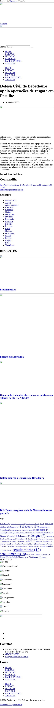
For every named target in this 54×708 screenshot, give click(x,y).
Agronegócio (10, 200)
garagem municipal (9, 541)
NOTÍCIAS (10, 56)
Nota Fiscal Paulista (22, 544)
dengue (38, 536)
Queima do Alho (35, 546)
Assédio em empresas (18, 524)
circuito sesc (28, 530)
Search (3, 47)
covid (3, 532)
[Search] (32, 47)
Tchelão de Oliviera (43, 554)
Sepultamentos (8, 289)
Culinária (9, 210)
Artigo (8, 202)
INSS (31, 541)
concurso (42, 529)
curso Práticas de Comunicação (26, 532)
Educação (9, 221)
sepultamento (27, 550)
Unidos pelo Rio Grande (29, 557)
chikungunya (16, 530)
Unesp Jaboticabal (9, 557)
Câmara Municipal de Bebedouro (15, 536)
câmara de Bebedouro (45, 532)
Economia (9, 219)
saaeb (45, 546)
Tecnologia (9, 245)
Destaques (9, 214)
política (12, 546)
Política (8, 238)
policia (5, 546)
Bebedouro (29, 526)
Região (8, 240)
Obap (32, 544)
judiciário (49, 541)
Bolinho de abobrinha (12, 356)
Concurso (9, 207)
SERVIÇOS (10, 58)
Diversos (9, 217)
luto (3, 544)
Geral (7, 228)
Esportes (8, 224)
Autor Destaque (11, 205)
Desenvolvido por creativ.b (11, 705)
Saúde (7, 243)
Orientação (9, 233)
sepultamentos (13, 554)
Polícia (8, 236)
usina (44, 557)
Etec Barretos (33, 539)
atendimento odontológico (35, 524)
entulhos (22, 539)
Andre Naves (5, 524)
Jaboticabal (40, 541)
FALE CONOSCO (13, 61)
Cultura (8, 212)
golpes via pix (22, 541)
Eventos (8, 226)
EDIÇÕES (9, 54)
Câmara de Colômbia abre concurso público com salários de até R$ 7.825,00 (26, 396)
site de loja (30, 554)
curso (11, 532)
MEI (10, 543)
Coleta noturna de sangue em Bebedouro (22, 477)
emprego (13, 539)
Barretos (14, 527)
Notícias (8, 231)
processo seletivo (22, 546)
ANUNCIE (10, 63)
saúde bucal (7, 550)
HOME (8, 51)
